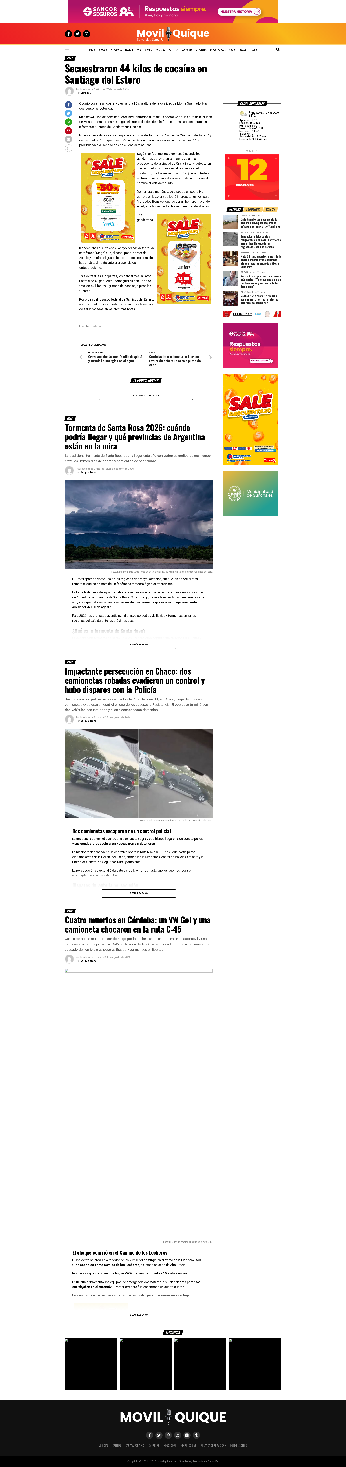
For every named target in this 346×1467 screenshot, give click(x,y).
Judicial (103, 1445)
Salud (243, 49)
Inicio (92, 49)
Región (129, 49)
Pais (138, 49)
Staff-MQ (85, 92)
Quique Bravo (88, 472)
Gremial (116, 1445)
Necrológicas (188, 1445)
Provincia (116, 49)
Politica (173, 49)
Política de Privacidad (213, 1445)
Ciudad (103, 49)
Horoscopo (170, 1445)
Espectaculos (218, 49)
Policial (160, 49)
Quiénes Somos (238, 1445)
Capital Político (134, 1445)
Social (232, 49)
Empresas (153, 1445)
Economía (187, 49)
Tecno (253, 49)
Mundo (148, 49)
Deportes (201, 49)
